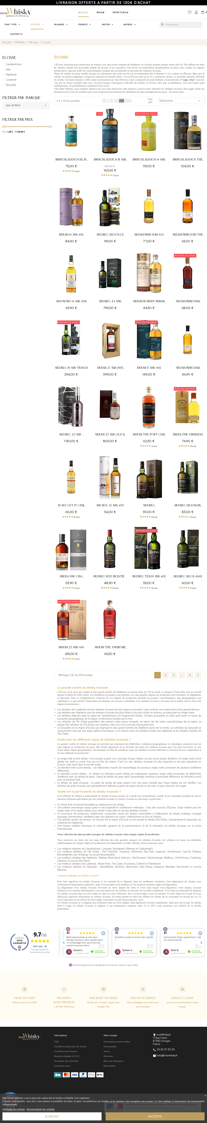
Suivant (197, 675)
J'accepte (155, 1116)
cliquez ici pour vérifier (128, 965)
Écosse (9, 57)
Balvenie (61, 869)
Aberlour (119, 866)
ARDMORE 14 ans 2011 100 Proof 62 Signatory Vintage (71, 302)
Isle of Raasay (81, 854)
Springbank (119, 848)
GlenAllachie (106, 866)
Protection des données (66, 1061)
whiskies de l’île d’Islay (74, 721)
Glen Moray (146, 866)
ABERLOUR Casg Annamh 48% (71, 577)
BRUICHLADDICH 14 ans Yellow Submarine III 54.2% (149, 160)
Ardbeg (196, 851)
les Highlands (75, 822)
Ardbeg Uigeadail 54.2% (187, 506)
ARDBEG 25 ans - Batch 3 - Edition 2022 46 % (71, 435)
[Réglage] (196, 12)
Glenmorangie (155, 857)
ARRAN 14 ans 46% (71, 234)
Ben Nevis (84, 860)
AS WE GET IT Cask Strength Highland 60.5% (71, 506)
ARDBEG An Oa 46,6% (187, 576)
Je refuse (52, 1116)
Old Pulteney (182, 857)
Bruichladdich (108, 854)
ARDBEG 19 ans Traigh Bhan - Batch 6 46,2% (71, 368)
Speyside (11, 84)
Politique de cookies (13, 1109)
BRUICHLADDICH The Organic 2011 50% (188, 160)
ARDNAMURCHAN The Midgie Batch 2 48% (187, 235)
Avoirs (107, 1051)
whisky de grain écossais (74, 782)
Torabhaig (195, 857)
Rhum (100, 12)
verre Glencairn (118, 893)
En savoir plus (176, 92)
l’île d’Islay (161, 819)
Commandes (110, 1046)
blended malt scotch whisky (76, 767)
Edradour (62, 860)
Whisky (83, 12)
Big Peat (149, 851)
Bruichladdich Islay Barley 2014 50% (71, 160)
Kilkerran (130, 848)
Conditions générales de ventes (70, 1046)
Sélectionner (166, 100)
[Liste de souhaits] (189, 12)
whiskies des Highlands (74, 712)
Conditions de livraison (65, 1051)
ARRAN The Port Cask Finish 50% (148, 435)
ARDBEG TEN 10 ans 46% (149, 576)
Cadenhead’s (146, 848)
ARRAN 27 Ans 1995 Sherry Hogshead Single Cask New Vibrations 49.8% (110, 368)
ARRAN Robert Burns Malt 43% (149, 302)
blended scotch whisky (73, 773)
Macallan (170, 866)
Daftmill (141, 863)
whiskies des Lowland (73, 709)
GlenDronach (139, 857)
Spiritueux (121, 12)
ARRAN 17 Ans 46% (149, 368)
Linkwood (159, 866)
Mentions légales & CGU (66, 1056)
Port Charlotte (110, 851)
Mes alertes (109, 1066)
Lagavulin (160, 851)
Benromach (183, 866)
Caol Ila (186, 851)
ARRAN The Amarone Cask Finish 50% (110, 647)
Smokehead (173, 851)
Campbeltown (14, 64)
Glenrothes (132, 866)
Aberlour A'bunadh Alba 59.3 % (188, 435)
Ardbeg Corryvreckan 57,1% (149, 506)
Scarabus (125, 851)
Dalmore (125, 857)
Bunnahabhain (64, 854)
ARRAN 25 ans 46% (71, 647)
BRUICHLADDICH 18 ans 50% (110, 160)
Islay (8, 69)
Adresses (108, 1056)
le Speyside (190, 819)
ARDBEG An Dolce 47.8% (110, 235)
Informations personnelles (117, 1041)
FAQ (56, 1041)
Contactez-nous (62, 1066)
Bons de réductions (113, 1061)
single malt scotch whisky (74, 758)
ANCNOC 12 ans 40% (110, 505)
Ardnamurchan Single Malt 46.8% (187, 368)
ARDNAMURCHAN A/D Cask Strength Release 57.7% (149, 235)
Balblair (103, 857)
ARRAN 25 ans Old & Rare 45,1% (110, 435)
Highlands (11, 74)
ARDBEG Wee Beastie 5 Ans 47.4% (110, 577)
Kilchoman (136, 851)
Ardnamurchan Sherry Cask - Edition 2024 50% (188, 302)
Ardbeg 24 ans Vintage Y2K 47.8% (110, 302)
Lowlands (11, 79)
